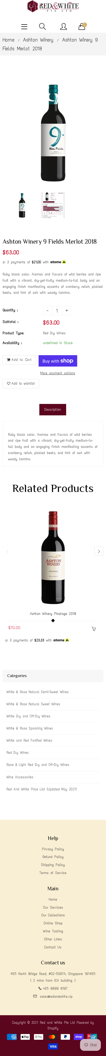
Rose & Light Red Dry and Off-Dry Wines (37, 765)
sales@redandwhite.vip (56, 996)
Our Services (53, 907)
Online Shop (53, 923)
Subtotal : (10, 322)
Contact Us (52, 947)
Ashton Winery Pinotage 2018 (53, 614)
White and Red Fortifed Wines (29, 740)
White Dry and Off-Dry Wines (28, 716)
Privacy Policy (53, 849)
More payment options (57, 373)
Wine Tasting (53, 931)
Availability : (12, 343)
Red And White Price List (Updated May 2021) (41, 789)
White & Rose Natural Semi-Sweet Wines (37, 692)
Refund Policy (53, 857)
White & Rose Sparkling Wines (29, 728)
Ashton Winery (38, 40)
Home (8, 40)
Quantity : (10, 310)
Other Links (53, 939)
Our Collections (53, 915)
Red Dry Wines (17, 753)
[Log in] (63, 27)
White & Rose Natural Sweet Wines (33, 704)
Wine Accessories (19, 777)
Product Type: (13, 333)
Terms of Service (52, 873)
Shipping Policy (53, 865)
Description (53, 409)
